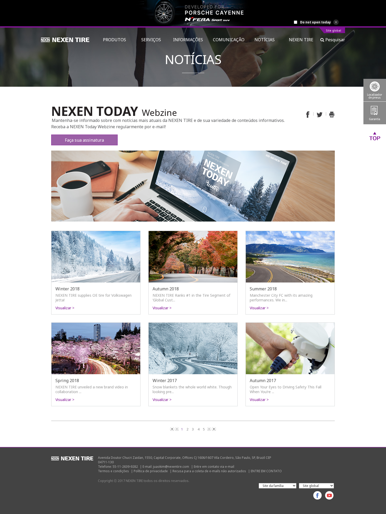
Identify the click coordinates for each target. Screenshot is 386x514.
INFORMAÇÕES (188, 40)
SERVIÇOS (152, 40)
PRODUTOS (117, 40)
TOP (374, 136)
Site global (333, 30)
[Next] (209, 428)
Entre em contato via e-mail (214, 466)
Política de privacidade (151, 471)
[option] (193, 13)
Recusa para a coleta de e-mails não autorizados (209, 471)
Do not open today (315, 22)
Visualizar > (64, 308)
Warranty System (374, 113)
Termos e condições (113, 471)
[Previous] (172, 428)
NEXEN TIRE (301, 40)
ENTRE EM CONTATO (266, 471)
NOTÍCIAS (266, 40)
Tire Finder (374, 90)
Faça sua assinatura (84, 140)
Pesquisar (334, 40)
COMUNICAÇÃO (228, 40)
